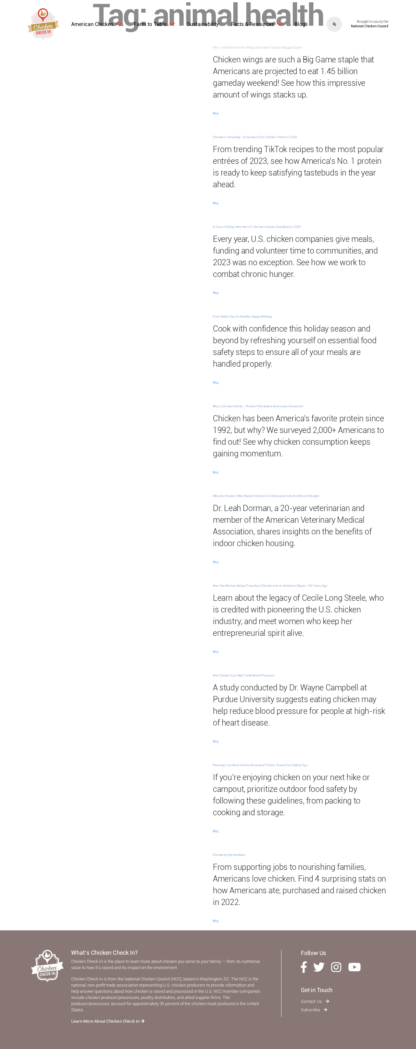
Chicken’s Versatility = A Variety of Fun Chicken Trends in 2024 (255, 137)
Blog (299, 24)
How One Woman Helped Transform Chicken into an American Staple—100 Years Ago (270, 585)
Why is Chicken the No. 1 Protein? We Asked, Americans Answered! (258, 406)
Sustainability (203, 24)
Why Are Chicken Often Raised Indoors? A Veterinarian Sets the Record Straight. (266, 496)
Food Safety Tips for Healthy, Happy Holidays (242, 316)
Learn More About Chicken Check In (106, 1021)
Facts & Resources (252, 24)
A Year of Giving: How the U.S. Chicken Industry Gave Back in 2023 (257, 227)
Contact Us (312, 1001)
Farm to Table (150, 24)
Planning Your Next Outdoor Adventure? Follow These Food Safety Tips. (260, 765)
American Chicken (92, 24)
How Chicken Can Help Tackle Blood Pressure (243, 675)
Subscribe (311, 1009)
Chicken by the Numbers (229, 855)
